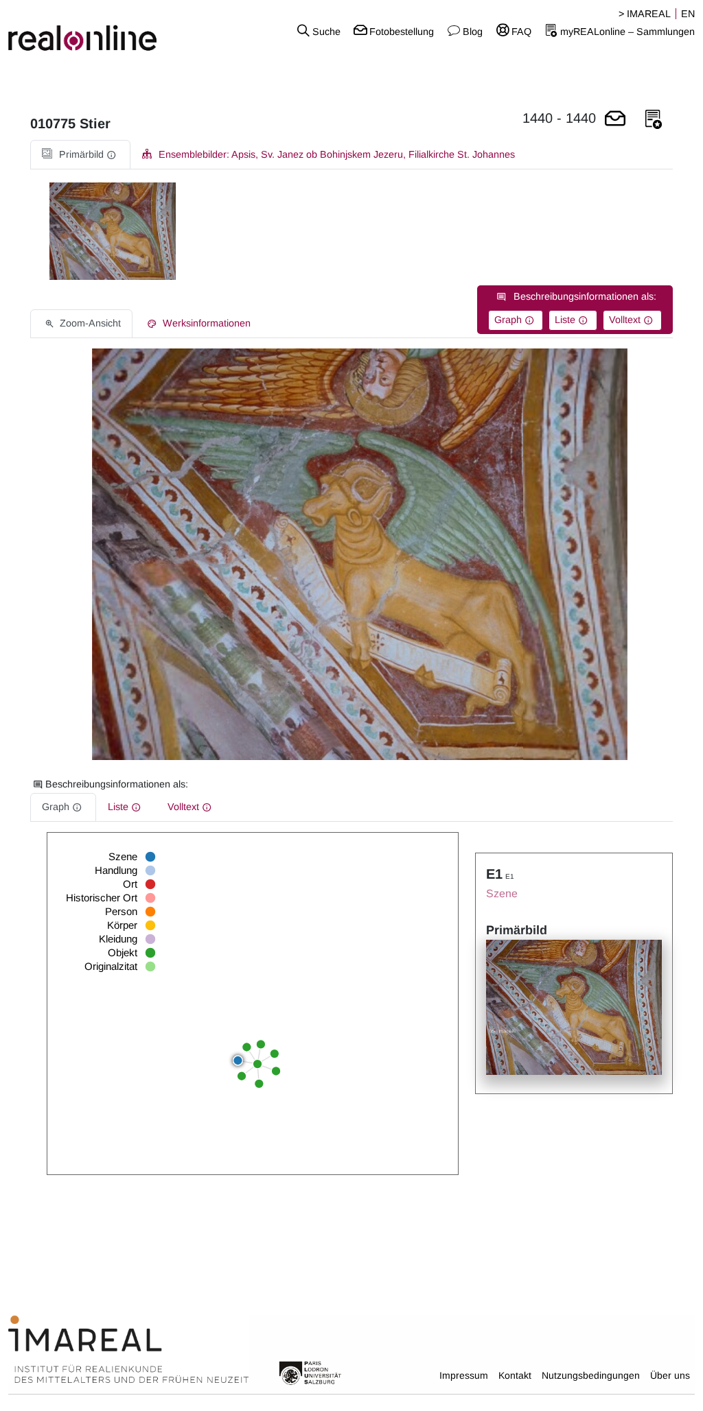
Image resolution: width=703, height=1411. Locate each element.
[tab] (80, 154)
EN (688, 13)
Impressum (463, 1375)
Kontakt (514, 1375)
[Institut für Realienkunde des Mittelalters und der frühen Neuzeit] (128, 1349)
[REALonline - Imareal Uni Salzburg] (117, 31)
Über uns (670, 1375)
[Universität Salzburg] (310, 1371)
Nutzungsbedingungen (591, 1375)
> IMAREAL (645, 13)
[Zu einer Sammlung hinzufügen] (653, 119)
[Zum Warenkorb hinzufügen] (615, 119)
